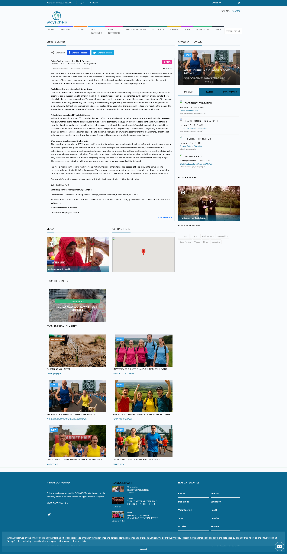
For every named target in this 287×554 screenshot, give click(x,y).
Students (158, 29)
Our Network (114, 31)
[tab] (206, 82)
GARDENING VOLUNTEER (58, 369)
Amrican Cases (207, 236)
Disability (194, 128)
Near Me (236, 10)
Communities (222, 236)
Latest (80, 29)
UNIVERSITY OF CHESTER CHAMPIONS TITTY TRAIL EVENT (140, 369)
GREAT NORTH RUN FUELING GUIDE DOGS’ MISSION (71, 414)
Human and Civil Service (80, 68)
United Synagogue (54, 374)
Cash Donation (77, 301)
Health (214, 509)
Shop (218, 29)
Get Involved (96, 31)
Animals (215, 493)
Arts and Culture (186, 146)
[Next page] (238, 67)
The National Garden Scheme (192, 218)
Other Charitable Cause (189, 110)
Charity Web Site (164, 217)
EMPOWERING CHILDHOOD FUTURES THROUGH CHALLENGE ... (142, 414)
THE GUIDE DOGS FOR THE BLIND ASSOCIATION (67, 419)
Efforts (65, 29)
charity (167, 62)
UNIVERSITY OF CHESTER (123, 374)
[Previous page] (180, 67)
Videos (174, 29)
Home (51, 29)
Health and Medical (60, 68)
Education (202, 128)
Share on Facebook (80, 53)
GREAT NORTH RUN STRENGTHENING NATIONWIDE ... (138, 459)
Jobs (187, 29)
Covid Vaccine (185, 242)
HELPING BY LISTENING (138, 490)
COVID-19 (184, 236)
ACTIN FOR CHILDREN (122, 419)
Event (120, 339)
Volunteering (57, 339)
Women (215, 526)
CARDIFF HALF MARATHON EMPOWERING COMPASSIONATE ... (75, 459)
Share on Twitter (105, 53)
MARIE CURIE (52, 464)
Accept (143, 549)
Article (130, 498)
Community (184, 128)
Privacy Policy (174, 537)
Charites (195, 236)
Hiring (205, 242)
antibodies (216, 242)
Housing (215, 518)
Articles (182, 526)
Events (181, 493)
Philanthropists (136, 29)
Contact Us (94, 3)
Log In (82, 3)
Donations (202, 29)
